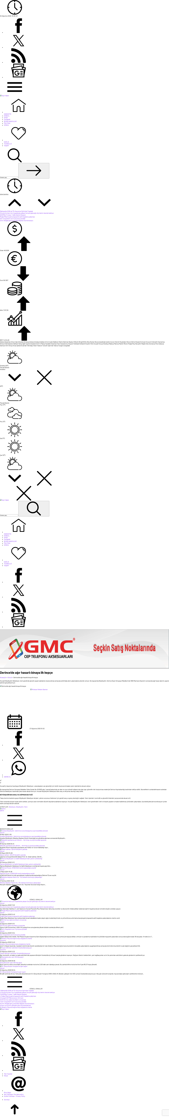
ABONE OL (7, 777)
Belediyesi (12, 807)
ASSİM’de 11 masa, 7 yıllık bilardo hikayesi (13, 215)
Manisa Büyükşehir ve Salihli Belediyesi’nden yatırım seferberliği (20, 864)
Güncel (10, 677)
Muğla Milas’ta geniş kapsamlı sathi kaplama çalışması (17, 217)
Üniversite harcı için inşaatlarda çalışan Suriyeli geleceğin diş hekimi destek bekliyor (27, 213)
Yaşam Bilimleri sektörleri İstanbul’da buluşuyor (15, 953)
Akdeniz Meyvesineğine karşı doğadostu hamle (15, 944)
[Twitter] (18, 47)
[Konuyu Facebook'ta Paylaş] (18, 745)
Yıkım (25, 807)
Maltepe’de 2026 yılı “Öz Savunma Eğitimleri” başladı (16, 211)
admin (2, 810)
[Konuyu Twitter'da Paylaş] (18, 760)
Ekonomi (3, 940)
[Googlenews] (18, 77)
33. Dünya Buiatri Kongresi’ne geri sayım (13, 972)
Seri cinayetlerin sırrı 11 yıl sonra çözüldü (12, 219)
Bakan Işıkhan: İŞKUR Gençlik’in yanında (13, 855)
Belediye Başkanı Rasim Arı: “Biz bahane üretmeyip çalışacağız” (20, 883)
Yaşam (2, 922)
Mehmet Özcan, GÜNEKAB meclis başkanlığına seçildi (17, 873)
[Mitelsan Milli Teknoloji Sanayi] (84, 700)
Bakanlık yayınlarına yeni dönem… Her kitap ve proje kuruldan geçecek (22, 845)
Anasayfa (3, 677)
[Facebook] (18, 32)
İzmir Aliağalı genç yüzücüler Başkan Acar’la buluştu (16, 220)
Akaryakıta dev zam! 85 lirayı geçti (11, 962)
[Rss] (18, 62)
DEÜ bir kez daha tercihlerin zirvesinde (12, 925)
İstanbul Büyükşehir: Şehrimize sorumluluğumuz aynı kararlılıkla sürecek (23, 836)
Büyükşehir (19, 807)
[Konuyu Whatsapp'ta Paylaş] (18, 775)
